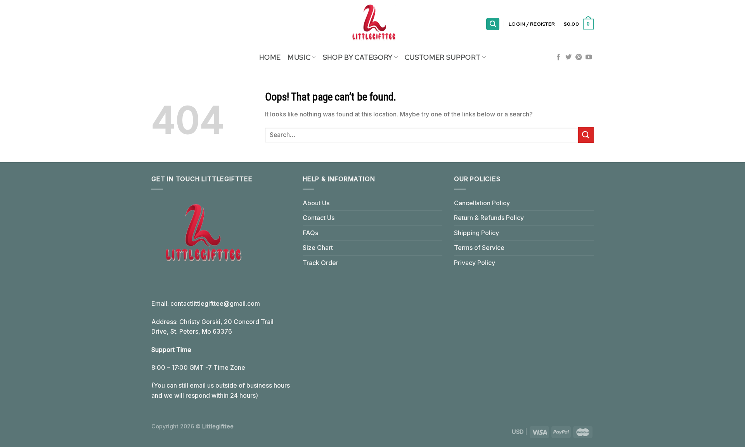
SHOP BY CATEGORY (358, 57)
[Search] (492, 24)
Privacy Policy (474, 263)
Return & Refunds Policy (489, 218)
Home (270, 57)
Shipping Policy (476, 233)
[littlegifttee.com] (372, 24)
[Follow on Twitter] (568, 57)
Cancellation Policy (482, 203)
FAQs (310, 233)
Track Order (320, 263)
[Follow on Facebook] (558, 57)
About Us (316, 203)
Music (299, 57)
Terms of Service (479, 247)
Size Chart (318, 247)
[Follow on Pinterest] (578, 57)
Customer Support (443, 57)
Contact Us (318, 218)
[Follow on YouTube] (589, 57)
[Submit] (586, 134)
